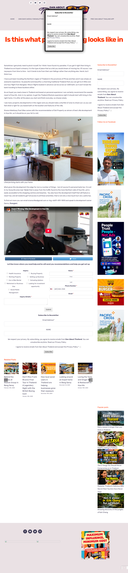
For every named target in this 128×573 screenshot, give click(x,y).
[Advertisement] (48, 412)
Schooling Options (36, 280)
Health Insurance (15, 273)
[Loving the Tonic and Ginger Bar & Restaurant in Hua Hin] (85, 368)
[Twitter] (35, 531)
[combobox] (51, 289)
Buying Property (36, 273)
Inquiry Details (26, 297)
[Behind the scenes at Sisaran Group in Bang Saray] (11, 368)
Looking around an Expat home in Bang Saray (66, 380)
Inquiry (25, 271)
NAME (48, 330)
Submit (48, 309)
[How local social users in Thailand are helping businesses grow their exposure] (48, 368)
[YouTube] (30, 531)
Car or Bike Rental (15, 280)
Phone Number (71, 286)
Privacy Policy (60, 342)
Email (71, 294)
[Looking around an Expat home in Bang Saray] (66, 368)
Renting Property (15, 277)
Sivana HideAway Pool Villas (15, 110)
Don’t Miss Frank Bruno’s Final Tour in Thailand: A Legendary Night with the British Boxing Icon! (29, 385)
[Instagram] (40, 531)
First (71, 276)
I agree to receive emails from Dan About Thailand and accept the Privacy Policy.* (47, 347)
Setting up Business (36, 277)
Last (71, 282)
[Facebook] (25, 531)
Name (71, 271)
